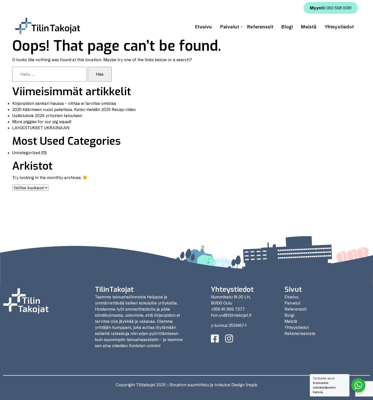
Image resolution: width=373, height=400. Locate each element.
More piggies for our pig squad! (41, 121)
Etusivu (203, 27)
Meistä (308, 27)
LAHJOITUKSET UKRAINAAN (40, 127)
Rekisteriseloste (299, 333)
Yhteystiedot (339, 27)
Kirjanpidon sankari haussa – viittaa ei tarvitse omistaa (64, 103)
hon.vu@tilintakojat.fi (231, 315)
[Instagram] (229, 338)
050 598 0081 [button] (330, 7)
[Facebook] (215, 338)
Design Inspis (244, 384)
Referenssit (260, 27)
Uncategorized (26, 152)
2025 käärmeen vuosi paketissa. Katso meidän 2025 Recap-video (74, 109)
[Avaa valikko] (241, 26)
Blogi (287, 27)
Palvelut (229, 27)
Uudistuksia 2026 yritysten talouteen (47, 115)
